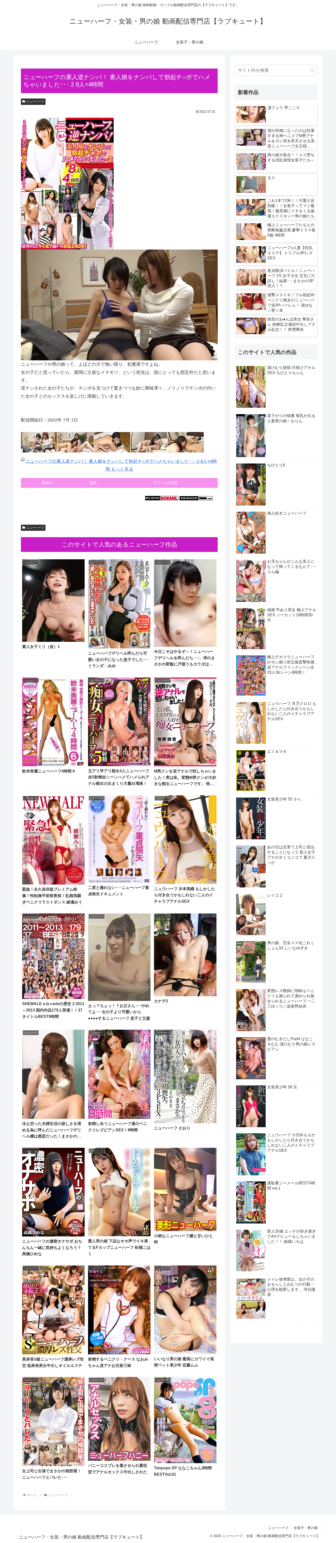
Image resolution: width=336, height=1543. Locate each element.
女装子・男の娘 (306, 1528)
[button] (312, 70)
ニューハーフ (35, 101)
